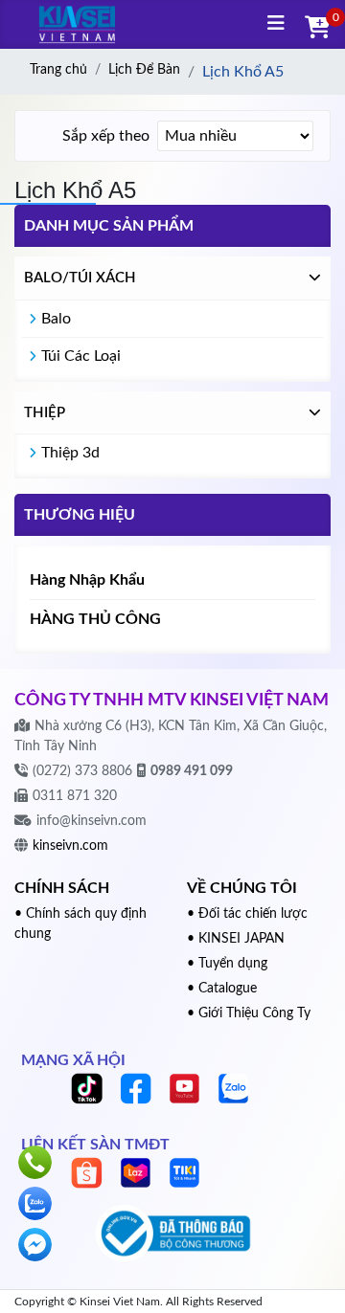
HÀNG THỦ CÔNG (95, 619)
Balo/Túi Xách (80, 278)
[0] (315, 28)
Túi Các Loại (81, 356)
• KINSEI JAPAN (236, 939)
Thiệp (44, 413)
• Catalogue (222, 988)
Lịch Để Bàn (144, 70)
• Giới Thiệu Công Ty (248, 1013)
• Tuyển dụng (227, 963)
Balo (56, 318)
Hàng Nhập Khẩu (87, 580)
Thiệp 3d (70, 452)
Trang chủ (58, 70)
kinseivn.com (70, 846)
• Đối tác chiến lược (247, 914)
